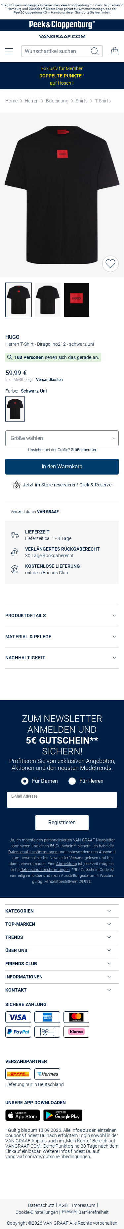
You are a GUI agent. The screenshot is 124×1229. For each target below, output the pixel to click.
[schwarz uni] (15, 420)
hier (97, 12)
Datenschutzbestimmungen (33, 852)
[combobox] (62, 438)
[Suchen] (95, 51)
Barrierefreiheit (93, 1212)
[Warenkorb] (115, 51)
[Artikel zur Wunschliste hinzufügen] (110, 264)
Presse (69, 1211)
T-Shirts (103, 100)
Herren (32, 100)
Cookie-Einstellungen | (38, 1212)
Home (11, 100)
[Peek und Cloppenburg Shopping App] (22, 1115)
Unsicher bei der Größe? (62, 450)
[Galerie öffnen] (62, 195)
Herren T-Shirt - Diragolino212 (35, 344)
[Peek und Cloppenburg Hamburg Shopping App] (61, 1115)
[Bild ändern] (18, 300)
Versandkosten (49, 379)
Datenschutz (41, 1205)
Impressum (83, 1205)
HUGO (12, 337)
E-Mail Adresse (24, 796)
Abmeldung (66, 863)
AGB (63, 1205)
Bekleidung (57, 100)
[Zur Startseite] (62, 25)
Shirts (82, 100)
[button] (9, 51)
